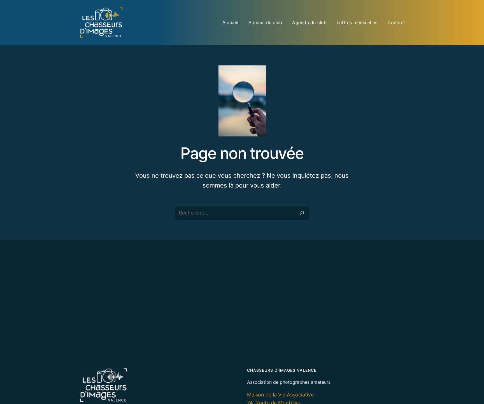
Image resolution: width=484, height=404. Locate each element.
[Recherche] (302, 213)
